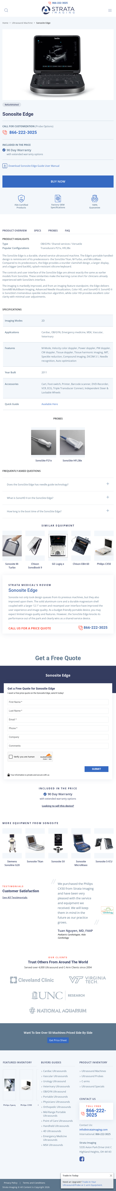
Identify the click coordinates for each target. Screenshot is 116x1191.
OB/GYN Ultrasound (54, 1091)
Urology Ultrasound (54, 1081)
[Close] (111, 1175)
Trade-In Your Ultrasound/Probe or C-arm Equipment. (83, 1183)
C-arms (86, 1081)
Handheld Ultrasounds (56, 1126)
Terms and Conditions (34, 1182)
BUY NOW (58, 181)
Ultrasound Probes (92, 1076)
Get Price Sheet (58, 1040)
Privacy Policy (10, 1182)
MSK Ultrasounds (53, 1145)
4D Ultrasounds (52, 1131)
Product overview (14, 230)
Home (5, 22)
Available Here (50, 404)
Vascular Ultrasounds (55, 1076)
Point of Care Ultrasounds (58, 1120)
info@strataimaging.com (93, 1129)
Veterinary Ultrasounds (56, 1086)
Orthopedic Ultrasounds (57, 1107)
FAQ (67, 230)
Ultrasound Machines (94, 1071)
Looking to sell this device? (58, 806)
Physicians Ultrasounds (56, 1101)
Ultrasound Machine (22, 22)
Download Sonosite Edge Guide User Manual (33, 165)
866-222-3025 (60, 3)
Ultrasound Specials (93, 1086)
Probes (53, 230)
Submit (96, 769)
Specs (37, 230)
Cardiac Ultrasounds (55, 1071)
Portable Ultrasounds (55, 1096)
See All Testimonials (14, 897)
